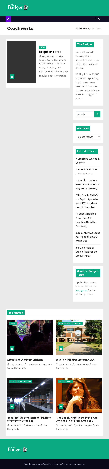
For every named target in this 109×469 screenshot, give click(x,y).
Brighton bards (50, 52)
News (43, 47)
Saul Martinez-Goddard (39, 364)
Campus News (64, 323)
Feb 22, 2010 (48, 56)
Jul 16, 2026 (65, 364)
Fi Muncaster (33, 425)
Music (13, 323)
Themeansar (79, 464)
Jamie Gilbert (82, 364)
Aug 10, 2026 (17, 364)
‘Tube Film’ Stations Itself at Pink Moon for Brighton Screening (88, 184)
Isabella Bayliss (84, 425)
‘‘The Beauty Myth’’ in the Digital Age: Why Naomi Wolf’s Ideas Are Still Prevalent (77, 420)
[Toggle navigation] (94, 19)
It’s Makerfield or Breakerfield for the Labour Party (87, 252)
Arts (12, 381)
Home (79, 28)
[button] (100, 19)
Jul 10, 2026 (16, 425)
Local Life (77, 323)
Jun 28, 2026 (66, 425)
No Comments (58, 60)
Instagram (81, 290)
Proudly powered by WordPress (39, 464)
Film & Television (24, 381)
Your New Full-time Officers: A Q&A (75, 359)
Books (69, 381)
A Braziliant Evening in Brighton (25, 359)
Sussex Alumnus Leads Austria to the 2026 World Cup (88, 237)
